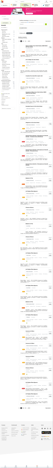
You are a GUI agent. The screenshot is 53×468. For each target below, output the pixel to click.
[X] (48, 428)
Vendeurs (3, 101)
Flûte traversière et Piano (30, 193)
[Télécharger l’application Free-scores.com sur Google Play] (46, 432)
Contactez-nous (4, 430)
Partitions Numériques (23, 432)
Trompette (28, 317)
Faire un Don (13, 435)
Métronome (33, 438)
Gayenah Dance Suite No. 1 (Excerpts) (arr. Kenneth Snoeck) (37, 164)
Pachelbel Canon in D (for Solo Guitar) (34, 106)
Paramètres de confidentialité (4, 439)
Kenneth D (30, 33)
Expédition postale (24, 22)
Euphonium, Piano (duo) (30, 180)
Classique (27, 64)
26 (23, 41)
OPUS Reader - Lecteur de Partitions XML (34, 429)
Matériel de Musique (23, 435)
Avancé (36, 153)
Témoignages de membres (4, 433)
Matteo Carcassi (32, 127)
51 (25, 41)
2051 (29, 41)
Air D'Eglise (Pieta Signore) (32, 191)
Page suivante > (48, 41)
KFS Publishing (38, 182)
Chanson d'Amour (30, 207)
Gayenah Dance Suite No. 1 (30, 142)
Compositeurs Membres (13, 429)
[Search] (46, 24)
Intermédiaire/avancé (29, 48)
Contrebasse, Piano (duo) (30, 396)
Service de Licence (14, 432)
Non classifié (4, 27)
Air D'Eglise (40, 195)
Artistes (3, 102)
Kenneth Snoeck (40, 141)
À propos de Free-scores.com (5, 429)
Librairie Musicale (26, 429)
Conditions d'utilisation (5, 435)
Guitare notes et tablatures (30, 78)
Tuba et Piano (28, 255)
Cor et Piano (28, 287)
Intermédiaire (38, 78)
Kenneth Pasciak (38, 51)
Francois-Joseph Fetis (29, 385)
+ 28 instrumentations (5, 68)
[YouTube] (45, 428)
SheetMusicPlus (44, 51)
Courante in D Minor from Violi (30, 99)
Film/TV (27, 80)
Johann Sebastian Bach (33, 64)
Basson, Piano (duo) (29, 271)
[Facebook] (42, 428)
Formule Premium (14, 434)
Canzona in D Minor (30, 331)
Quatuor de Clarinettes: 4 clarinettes (31, 345)
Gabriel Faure (32, 212)
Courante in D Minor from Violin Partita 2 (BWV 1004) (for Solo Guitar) (36, 93)
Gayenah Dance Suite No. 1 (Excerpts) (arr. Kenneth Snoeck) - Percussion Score (37, 150)
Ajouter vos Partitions (15, 430)
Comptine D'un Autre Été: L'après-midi (34, 75)
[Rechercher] (39, 2)
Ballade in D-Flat (29, 178)
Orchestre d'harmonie (29, 153)
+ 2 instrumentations (5, 89)
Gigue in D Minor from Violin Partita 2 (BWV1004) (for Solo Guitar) (36, 46)
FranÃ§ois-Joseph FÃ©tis (30, 195)
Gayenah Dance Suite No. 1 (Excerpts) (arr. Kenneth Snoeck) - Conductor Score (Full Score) (37, 136)
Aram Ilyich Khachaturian (33, 141)
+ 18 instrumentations (5, 79)
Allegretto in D (44, 127)
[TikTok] (50, 428)
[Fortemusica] (42, 439)
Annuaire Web (33, 433)
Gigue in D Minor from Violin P (30, 51)
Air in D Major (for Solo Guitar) (32, 59)
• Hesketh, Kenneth (4, 105)
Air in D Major (46, 64)
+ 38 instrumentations (5, 58)
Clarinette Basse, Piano (29, 239)
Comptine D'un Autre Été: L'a (30, 81)
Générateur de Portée (35, 435)
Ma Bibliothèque (6, 18)
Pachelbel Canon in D (29, 112)
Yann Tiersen (31, 80)
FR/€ (50, 1)
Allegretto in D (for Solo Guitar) (32, 122)
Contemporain (28, 169)
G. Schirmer (36, 142)
